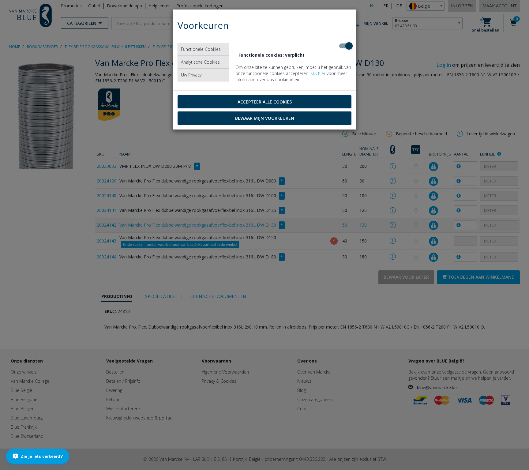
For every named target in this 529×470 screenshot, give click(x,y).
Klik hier (317, 73)
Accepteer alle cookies (265, 102)
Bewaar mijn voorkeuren (264, 118)
